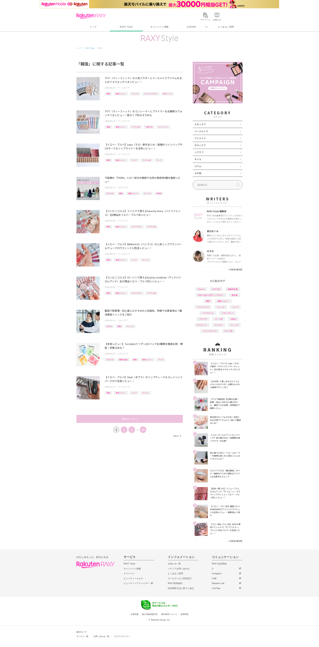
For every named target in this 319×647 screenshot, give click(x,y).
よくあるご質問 (226, 27)
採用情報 (184, 614)
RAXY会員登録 (219, 563)
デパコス (219, 325)
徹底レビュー (121, 93)
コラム (197, 166)
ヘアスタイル (208, 313)
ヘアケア (199, 152)
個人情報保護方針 (150, 614)
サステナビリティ (122, 636)
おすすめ (110, 193)
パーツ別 (219, 319)
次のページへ (130, 419)
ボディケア (200, 145)
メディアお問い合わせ (178, 568)
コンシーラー (163, 127)
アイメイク (123, 220)
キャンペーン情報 (159, 27)
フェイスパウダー (150, 93)
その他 (197, 173)
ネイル (197, 159)
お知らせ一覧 (174, 563)
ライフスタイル (210, 330)
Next (177, 435)
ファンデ (135, 93)
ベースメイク (124, 87)
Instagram (216, 573)
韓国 (108, 93)
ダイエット (202, 325)
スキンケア (123, 187)
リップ (134, 160)
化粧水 (233, 319)
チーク (159, 160)
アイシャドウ (203, 307)
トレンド (147, 193)
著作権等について (169, 614)
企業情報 (135, 614)
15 (143, 430)
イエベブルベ (137, 226)
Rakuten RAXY (91, 16)
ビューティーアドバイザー (137, 583)
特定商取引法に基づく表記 (181, 588)
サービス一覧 (82, 636)
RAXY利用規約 (175, 583)
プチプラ (203, 319)
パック (160, 359)
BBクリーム (167, 93)
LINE (214, 578)
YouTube (216, 588)
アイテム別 (136, 127)
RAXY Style (126, 27)
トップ (93, 27)
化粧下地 (149, 127)
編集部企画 (123, 359)
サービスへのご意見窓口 (180, 578)
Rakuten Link (218, 583)
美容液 (159, 193)
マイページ (129, 573)
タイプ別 (228, 330)
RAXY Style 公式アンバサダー (211, 295)
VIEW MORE (235, 269)
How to (109, 326)
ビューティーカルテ (133, 578)
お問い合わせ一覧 (101, 636)
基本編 (235, 295)
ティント (145, 260)
